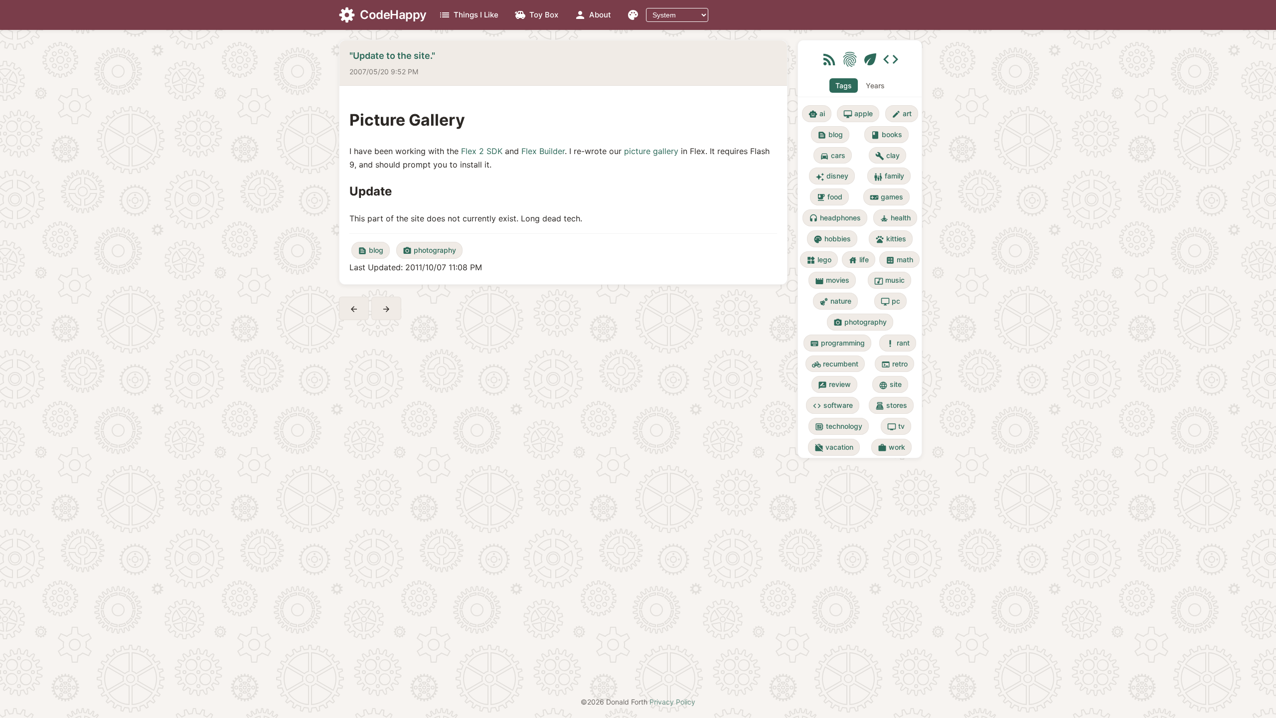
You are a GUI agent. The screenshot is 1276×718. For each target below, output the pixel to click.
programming (837, 343)
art (902, 114)
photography (429, 250)
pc (890, 301)
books (886, 135)
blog (370, 250)
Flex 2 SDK (481, 151)
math (899, 260)
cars (832, 156)
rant (898, 343)
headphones (835, 218)
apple (858, 114)
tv (896, 426)
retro (894, 364)
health (895, 218)
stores (891, 405)
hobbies (832, 239)
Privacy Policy (672, 702)
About (592, 15)
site (890, 384)
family (889, 176)
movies (832, 280)
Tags (843, 85)
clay (887, 156)
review (834, 384)
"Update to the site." (392, 55)
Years (875, 85)
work (891, 447)
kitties (890, 239)
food (829, 197)
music (889, 280)
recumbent (835, 364)
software (832, 405)
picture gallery (651, 151)
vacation (833, 447)
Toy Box (536, 15)
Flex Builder (543, 151)
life (858, 260)
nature (835, 301)
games (886, 197)
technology (838, 426)
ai (816, 114)
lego (818, 260)
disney (831, 176)
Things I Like (468, 15)
